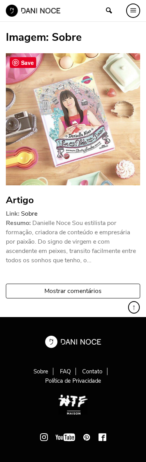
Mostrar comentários (73, 291)
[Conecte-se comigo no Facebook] (102, 437)
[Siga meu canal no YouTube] (65, 437)
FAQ (65, 371)
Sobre (29, 213)
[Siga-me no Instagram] (44, 437)
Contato (92, 371)
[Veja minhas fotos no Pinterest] (87, 437)
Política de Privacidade (73, 381)
